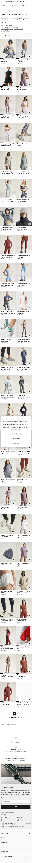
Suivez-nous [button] (4, 847)
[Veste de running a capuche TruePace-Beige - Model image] (8, 160)
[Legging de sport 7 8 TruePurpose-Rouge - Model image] (24, 244)
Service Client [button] (5, 833)
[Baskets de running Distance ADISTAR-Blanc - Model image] (8, 608)
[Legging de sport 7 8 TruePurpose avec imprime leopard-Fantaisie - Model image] (24, 328)
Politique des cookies (16, 429)
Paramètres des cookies (16, 433)
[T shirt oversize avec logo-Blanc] (24, 524)
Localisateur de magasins (16, 740)
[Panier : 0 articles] (26, 6)
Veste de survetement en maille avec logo (6, 704)
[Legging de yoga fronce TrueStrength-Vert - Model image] (8, 188)
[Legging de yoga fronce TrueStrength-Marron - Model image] (8, 663)
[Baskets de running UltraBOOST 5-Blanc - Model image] (8, 524)
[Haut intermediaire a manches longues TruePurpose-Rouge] (8, 244)
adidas (20, 817)
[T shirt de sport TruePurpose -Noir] (8, 76)
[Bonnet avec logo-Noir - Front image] (8, 552)
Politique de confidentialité (17, 826)
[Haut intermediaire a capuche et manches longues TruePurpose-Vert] (24, 160)
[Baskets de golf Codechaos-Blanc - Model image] (8, 328)
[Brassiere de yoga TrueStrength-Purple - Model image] (24, 104)
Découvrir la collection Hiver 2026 (16, 1)
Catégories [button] (4, 842)
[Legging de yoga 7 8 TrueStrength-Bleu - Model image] (24, 272)
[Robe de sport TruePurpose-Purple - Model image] (8, 496)
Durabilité (21, 820)
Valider (16, 807)
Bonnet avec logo (7, 563)
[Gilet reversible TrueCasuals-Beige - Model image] (8, 412)
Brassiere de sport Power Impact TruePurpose (23, 89)
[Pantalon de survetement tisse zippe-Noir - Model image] (24, 412)
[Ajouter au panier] (14, 56)
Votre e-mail (4, 798)
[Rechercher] (23, 5)
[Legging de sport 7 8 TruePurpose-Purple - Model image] (8, 104)
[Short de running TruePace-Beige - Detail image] (8, 580)
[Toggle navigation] (29, 6)
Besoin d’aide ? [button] (5, 851)
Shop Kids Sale (5, 31)
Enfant (5, 820)
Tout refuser (16, 443)
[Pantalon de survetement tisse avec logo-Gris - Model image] (24, 384)
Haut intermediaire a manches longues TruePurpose (8, 257)
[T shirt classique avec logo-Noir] (8, 468)
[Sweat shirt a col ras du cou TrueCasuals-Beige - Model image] (24, 580)
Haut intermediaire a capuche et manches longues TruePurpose (23, 173)
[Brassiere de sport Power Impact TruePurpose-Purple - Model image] (24, 76)
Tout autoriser (16, 438)
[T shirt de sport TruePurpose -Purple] (24, 496)
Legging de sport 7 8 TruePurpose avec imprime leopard (23, 341)
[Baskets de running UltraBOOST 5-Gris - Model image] (8, 356)
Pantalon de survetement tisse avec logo (23, 397)
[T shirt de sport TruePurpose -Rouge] (24, 663)
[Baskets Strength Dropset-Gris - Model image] (24, 132)
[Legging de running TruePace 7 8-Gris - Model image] (24, 48)
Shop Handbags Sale (7, 29)
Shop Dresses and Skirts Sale (9, 27)
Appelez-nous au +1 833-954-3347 (16, 758)
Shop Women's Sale (6, 25)
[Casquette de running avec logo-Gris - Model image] (24, 216)
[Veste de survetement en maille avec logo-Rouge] (8, 691)
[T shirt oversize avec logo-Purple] (24, 552)
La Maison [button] (4, 837)
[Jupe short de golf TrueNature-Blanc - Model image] (24, 300)
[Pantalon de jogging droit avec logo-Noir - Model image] (24, 356)
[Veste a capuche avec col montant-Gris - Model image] (8, 216)
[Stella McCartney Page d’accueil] (11, 6)
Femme (5, 817)
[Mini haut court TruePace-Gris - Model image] (8, 48)
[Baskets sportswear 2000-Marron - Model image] (24, 635)
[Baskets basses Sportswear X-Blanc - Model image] (24, 468)
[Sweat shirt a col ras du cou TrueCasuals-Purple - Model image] (24, 691)
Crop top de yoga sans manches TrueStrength (22, 620)
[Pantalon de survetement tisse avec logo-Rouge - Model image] (8, 635)
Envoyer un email (16, 749)
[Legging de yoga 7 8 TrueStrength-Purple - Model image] (8, 132)
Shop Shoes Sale (18, 29)
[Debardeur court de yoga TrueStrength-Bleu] (8, 272)
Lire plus (3, 814)
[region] (16, 431)
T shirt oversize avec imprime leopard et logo (7, 397)
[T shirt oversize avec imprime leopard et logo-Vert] (8, 384)
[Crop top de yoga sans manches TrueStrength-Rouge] (24, 608)
